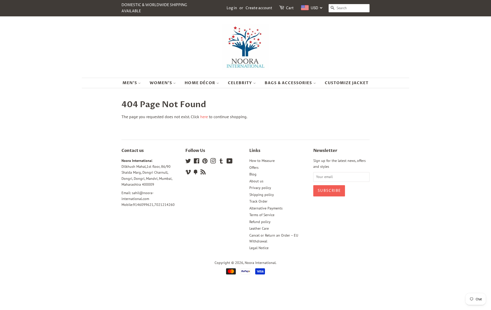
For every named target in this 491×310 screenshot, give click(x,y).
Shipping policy (261, 194)
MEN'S (130, 82)
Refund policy (260, 221)
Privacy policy (260, 187)
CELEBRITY (240, 82)
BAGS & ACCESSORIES (289, 82)
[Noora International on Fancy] (196, 173)
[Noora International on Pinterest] (205, 162)
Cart (290, 8)
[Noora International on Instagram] (213, 162)
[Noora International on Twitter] (188, 162)
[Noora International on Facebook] (196, 162)
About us (256, 181)
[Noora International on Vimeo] (188, 173)
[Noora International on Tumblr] (221, 162)
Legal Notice (259, 248)
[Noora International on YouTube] (229, 162)
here (204, 116)
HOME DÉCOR (200, 82)
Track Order (258, 201)
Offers (254, 167)
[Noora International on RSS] (203, 173)
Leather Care (259, 228)
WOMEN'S (161, 82)
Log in (232, 8)
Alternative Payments (266, 208)
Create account (259, 8)
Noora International (260, 262)
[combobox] (312, 7)
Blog (252, 174)
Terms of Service (261, 215)
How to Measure (262, 160)
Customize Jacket (347, 82)
